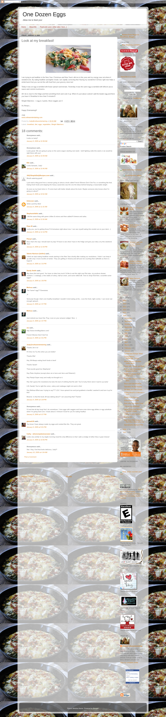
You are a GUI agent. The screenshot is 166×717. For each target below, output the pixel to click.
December (128, 318)
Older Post (110, 476)
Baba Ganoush (135, 278)
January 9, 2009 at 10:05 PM (37, 440)
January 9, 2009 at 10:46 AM (37, 168)
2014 (125, 301)
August (127, 330)
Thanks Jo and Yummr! (132, 414)
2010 (125, 312)
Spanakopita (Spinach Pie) (133, 425)
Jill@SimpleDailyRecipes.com (38, 175)
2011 (125, 310)
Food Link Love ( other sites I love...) (53, 27)
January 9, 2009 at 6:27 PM (36, 414)
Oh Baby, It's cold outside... (134, 389)
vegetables (46, 124)
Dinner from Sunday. (131, 397)
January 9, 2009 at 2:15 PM (36, 264)
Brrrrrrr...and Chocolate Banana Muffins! (132, 370)
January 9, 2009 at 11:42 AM (37, 207)
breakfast (30, 124)
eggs (40, 124)
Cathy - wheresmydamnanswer (38, 434)
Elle (28, 163)
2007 (125, 432)
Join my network (132, 680)
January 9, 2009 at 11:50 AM (37, 219)
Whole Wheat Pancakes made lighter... (132, 362)
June (127, 336)
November (128, 321)
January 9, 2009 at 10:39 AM (37, 156)
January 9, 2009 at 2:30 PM (36, 281)
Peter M (29, 226)
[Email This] (65, 121)
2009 (125, 315)
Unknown (30, 201)
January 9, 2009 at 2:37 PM (36, 304)
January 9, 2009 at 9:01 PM (36, 427)
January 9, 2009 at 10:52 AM (37, 194)
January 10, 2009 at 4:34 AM (37, 452)
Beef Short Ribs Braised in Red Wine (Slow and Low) (134, 421)
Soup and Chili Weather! (132, 383)
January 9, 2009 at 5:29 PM (36, 400)
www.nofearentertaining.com (32, 117)
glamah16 (30, 421)
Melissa (30, 287)
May (126, 339)
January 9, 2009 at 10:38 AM (37, 141)
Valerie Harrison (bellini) (36, 253)
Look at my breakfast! (132, 406)
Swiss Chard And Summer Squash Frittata (133, 410)
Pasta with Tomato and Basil (134, 366)
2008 (125, 429)
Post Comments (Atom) (39, 481)
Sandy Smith (31, 270)
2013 (125, 304)
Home (23, 27)
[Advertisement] (68, 468)
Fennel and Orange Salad (133, 353)
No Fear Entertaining (132, 674)
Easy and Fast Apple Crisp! (133, 403)
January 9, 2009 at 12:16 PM (37, 232)
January (128, 351)
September (129, 327)
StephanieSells (32, 213)
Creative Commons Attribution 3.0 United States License (130, 496)
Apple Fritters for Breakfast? (135, 226)
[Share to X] (70, 121)
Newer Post (27, 476)
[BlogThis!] (68, 121)
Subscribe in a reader (128, 77)
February (128, 348)
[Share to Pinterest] (74, 121)
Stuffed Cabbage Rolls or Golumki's (136, 262)
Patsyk (29, 239)
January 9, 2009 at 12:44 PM (37, 247)
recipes (136, 677)
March (127, 345)
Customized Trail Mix (131, 400)
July (126, 333)
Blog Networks (132, 682)
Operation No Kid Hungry (133, 386)
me (28, 328)
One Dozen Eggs (44, 14)
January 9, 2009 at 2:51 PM (36, 338)
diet (36, 124)
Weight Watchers (57, 124)
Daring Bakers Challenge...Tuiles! (131, 357)
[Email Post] (61, 121)
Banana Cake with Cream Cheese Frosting (136, 244)
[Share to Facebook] (72, 121)
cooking (131, 677)
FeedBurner (137, 98)
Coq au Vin (128, 417)
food (127, 677)
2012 (125, 307)
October (128, 324)
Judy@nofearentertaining (36, 345)
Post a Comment (30, 457)
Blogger (95, 708)
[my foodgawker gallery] (132, 175)
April (126, 342)
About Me (32, 27)
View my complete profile (129, 662)
